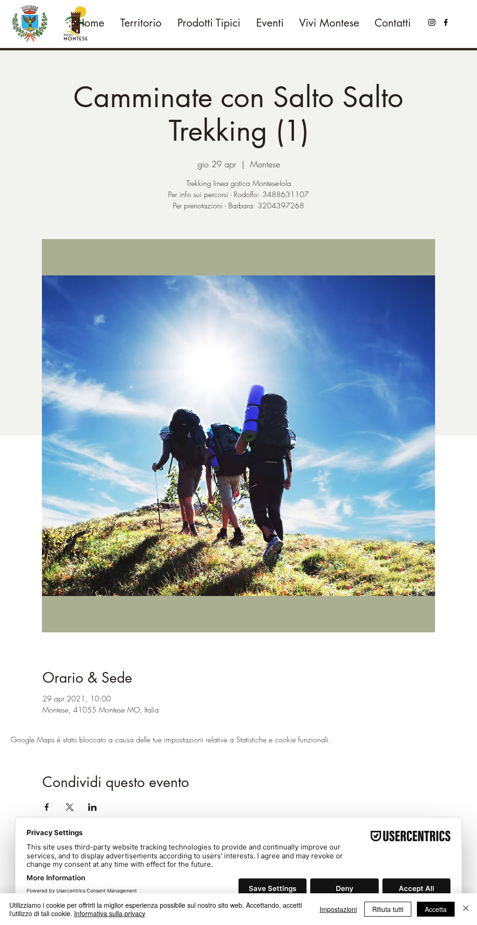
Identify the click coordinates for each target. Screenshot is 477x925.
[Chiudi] (465, 909)
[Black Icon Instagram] (431, 22)
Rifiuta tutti (387, 909)
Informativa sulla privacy (109, 913)
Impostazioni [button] (338, 909)
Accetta (436, 909)
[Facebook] (445, 22)
